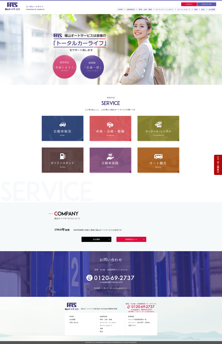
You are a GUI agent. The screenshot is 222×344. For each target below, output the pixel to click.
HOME (120, 9)
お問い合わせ (73, 322)
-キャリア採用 (137, 319)
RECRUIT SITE (206, 4)
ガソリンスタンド (183, 9)
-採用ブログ (132, 325)
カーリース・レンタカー (164, 9)
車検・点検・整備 (145, 9)
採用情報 (131, 316)
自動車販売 (131, 9)
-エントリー (139, 322)
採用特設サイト (131, 239)
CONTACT (189, 4)
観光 (203, 9)
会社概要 (212, 9)
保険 (195, 9)
